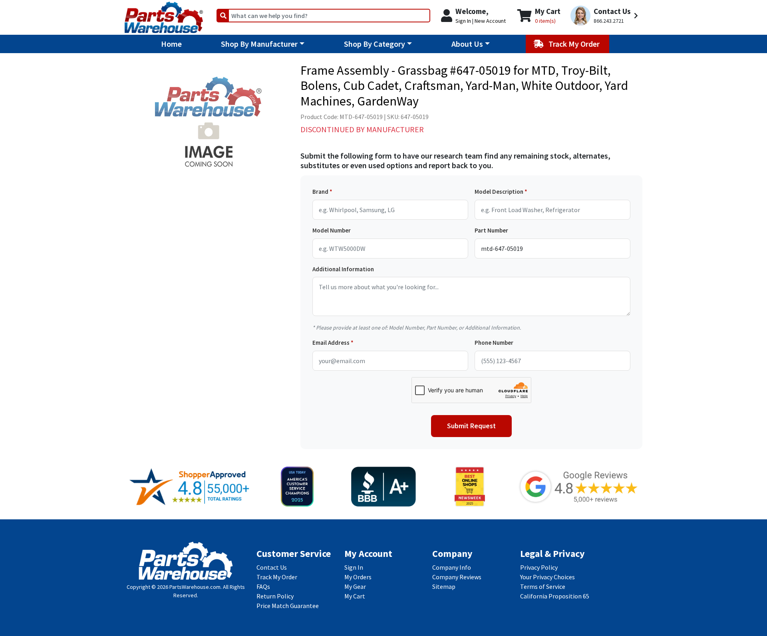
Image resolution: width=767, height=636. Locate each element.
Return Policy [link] (275, 596)
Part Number (491, 230)
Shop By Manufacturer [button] (259, 44)
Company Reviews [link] (456, 577)
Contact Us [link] (271, 567)
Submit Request (471, 425)
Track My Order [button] (575, 44)
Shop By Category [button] (374, 44)
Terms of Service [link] (542, 586)
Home (171, 44)
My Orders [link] (358, 577)
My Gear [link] (355, 586)
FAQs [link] (263, 586)
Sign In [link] (353, 567)
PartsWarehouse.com (195, 586)
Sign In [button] (463, 20)
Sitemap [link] (443, 586)
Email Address (331, 342)
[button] (605, 16)
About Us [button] (467, 44)
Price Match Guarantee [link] (287, 606)
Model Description (499, 191)
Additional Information (343, 269)
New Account (490, 20)
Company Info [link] (451, 567)
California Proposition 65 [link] (554, 596)
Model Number (331, 230)
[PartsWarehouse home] (164, 15)
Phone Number (494, 342)
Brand (320, 191)
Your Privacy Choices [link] (547, 577)
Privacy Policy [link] (539, 567)
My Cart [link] (354, 596)
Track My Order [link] (276, 577)
